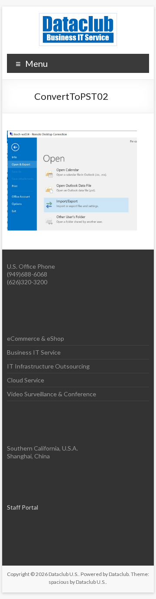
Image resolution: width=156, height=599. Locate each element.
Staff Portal (22, 507)
